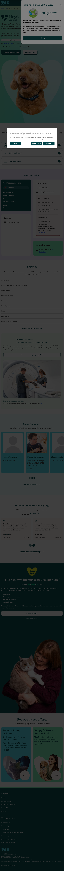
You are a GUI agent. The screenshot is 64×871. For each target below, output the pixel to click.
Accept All (48, 143)
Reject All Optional (36, 143)
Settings (15, 143)
